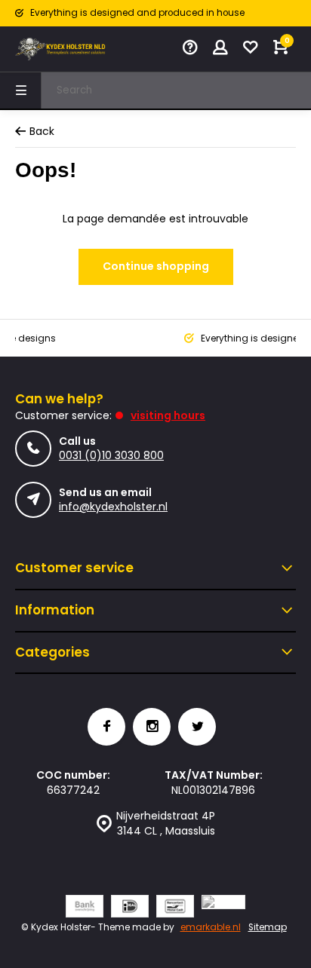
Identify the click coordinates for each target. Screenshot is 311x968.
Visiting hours (168, 415)
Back (41, 131)
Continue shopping (156, 266)
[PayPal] (223, 908)
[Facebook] (106, 727)
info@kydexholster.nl (113, 506)
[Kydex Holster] (60, 49)
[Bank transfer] (84, 908)
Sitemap (267, 927)
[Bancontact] (175, 908)
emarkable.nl (210, 927)
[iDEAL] (130, 908)
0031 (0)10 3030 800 (111, 455)
